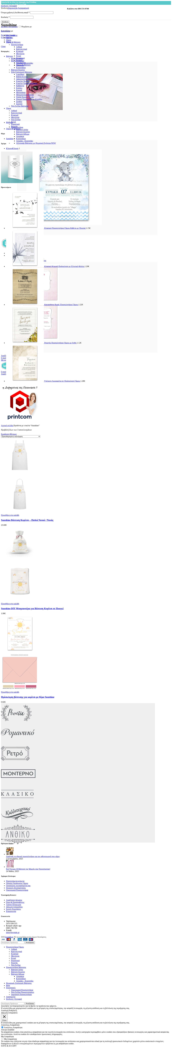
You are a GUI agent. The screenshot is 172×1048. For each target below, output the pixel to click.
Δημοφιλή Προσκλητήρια (21, 994)
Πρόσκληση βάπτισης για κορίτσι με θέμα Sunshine (27, 697)
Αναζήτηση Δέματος (14, 900)
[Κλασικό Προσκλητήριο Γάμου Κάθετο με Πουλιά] (25, 228)
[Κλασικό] (17, 803)
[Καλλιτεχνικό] (17, 823)
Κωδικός (5, 17)
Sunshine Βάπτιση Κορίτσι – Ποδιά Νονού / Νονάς (27, 520)
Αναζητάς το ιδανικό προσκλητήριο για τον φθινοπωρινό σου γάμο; (33, 856)
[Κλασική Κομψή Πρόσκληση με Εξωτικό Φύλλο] (25, 266)
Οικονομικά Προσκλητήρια (17, 890)
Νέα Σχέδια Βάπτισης (19, 106)
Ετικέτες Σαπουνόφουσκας (27, 83)
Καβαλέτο (20, 86)
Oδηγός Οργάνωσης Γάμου (17, 883)
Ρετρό (18, 56)
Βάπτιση (9, 56)
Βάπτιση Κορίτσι (23, 132)
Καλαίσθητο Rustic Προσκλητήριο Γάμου (61, 305)
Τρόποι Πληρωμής (13, 905)
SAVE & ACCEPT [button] (8, 1046)
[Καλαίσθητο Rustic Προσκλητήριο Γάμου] (25, 305)
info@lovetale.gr (12, 932)
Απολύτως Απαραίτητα (13, 1027)
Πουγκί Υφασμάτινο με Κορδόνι (29, 99)
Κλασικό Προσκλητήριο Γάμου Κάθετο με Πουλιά (65, 228)
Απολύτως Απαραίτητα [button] (10, 1025)
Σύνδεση (5, 22)
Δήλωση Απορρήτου (14, 907)
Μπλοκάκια (20, 92)
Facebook (5, 35)
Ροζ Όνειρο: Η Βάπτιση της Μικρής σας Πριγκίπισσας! (28, 869)
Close (3, 46)
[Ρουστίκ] (16, 722)
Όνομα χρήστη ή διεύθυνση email (15, 12)
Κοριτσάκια (21, 139)
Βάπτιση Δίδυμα (22, 134)
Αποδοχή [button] (4, 1010)
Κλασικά (19, 51)
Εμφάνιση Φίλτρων (9, 434)
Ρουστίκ (14, 126)
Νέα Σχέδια (15, 120)
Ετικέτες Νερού (22, 81)
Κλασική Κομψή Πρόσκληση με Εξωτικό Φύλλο (64, 266)
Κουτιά (19, 90)
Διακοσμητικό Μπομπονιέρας (28, 79)
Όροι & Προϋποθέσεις (15, 902)
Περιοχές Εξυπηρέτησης (16, 888)
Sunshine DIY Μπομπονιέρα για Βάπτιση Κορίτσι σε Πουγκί (32, 608)
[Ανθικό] (18, 844)
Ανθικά (19, 47)
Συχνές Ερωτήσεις (13, 909)
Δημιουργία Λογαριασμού (18, 8)
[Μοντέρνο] (18, 783)
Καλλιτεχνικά (21, 49)
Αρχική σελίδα (7, 425)
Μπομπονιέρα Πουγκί (25, 95)
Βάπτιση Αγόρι (22, 130)
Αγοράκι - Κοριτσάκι (24, 141)
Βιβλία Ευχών (21, 77)
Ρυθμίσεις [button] (13, 1010)
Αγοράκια (20, 136)
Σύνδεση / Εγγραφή (14, 999)
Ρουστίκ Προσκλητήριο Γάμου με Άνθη (60, 343)
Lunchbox (20, 74)
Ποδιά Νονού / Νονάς (25, 97)
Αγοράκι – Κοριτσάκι (24, 981)
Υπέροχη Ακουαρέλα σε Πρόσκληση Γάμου (62, 381)
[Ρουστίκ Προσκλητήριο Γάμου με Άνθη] (25, 343)
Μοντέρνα (20, 54)
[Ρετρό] (15, 763)
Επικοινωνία (11, 911)
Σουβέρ (19, 101)
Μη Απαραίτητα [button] (7, 1036)
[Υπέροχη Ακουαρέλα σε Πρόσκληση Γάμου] (25, 381)
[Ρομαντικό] (17, 742)
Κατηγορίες (5, 31)
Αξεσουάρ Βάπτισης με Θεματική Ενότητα (36, 143)
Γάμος (8, 108)
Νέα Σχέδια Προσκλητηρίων (22, 992)
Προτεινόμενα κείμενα (15, 881)
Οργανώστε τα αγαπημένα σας (18, 886)
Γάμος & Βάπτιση (13, 129)
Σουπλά (19, 104)
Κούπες (19, 88)
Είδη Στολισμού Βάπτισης (21, 72)
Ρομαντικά (15, 124)
